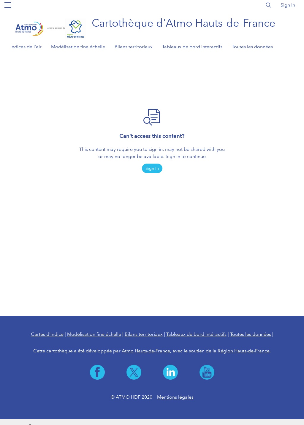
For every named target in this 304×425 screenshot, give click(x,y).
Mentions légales (175, 397)
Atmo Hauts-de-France (146, 351)
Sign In (288, 5)
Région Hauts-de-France (244, 351)
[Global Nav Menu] (8, 5)
